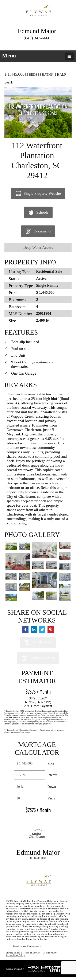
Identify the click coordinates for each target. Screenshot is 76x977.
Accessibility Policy (15, 955)
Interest (52, 775)
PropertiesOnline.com (47, 901)
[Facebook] (33, 44)
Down (52, 786)
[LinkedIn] (41, 44)
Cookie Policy (50, 952)
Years (51, 798)
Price (51, 763)
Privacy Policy (13, 952)
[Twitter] (26, 44)
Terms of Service (31, 952)
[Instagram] (49, 44)
